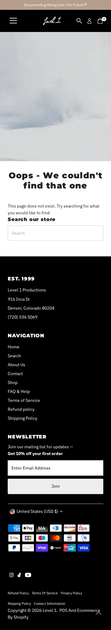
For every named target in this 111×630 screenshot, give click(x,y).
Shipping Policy (22, 418)
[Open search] (79, 21)
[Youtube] (28, 575)
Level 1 (49, 610)
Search (14, 356)
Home (13, 347)
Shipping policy (19, 603)
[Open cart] (100, 21)
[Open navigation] (13, 21)
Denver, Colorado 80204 (31, 308)
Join (55, 486)
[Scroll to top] (98, 613)
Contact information (49, 603)
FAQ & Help (19, 391)
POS (64, 610)
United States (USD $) (37, 511)
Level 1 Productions (27, 290)
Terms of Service (24, 400)
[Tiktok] (19, 575)
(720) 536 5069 (22, 317)
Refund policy (21, 409)
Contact (15, 373)
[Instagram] (11, 575)
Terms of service (45, 593)
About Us (16, 364)
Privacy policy (71, 593)
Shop (13, 382)
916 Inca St (19, 299)
